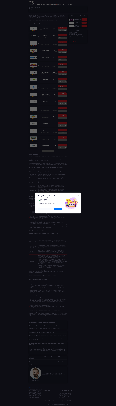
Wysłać (57, 209)
